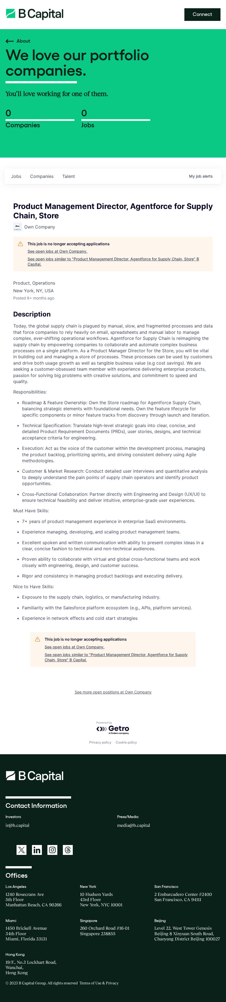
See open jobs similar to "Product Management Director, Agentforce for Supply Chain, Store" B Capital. (113, 262)
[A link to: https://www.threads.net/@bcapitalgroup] (68, 850)
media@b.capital (133, 825)
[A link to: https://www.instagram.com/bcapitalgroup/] (52, 850)
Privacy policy (100, 742)
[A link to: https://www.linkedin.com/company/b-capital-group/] (37, 850)
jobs (16, 176)
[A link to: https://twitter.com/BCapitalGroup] (21, 850)
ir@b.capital (17, 825)
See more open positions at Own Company (113, 692)
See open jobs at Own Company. (57, 251)
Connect (202, 14)
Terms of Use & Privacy (99, 983)
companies (41, 176)
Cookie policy (126, 742)
